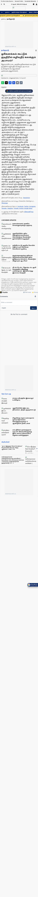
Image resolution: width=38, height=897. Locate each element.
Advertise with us (10, 46)
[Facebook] (10, 82)
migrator (3, 87)
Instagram (32, 206)
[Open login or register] (36, 4)
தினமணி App (28, 212)
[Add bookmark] (36, 50)
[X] (6, 82)
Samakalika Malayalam (30, 1)
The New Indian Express (7, 1)
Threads (16, 208)
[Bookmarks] (33, 4)
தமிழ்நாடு (5, 50)
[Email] (17, 82)
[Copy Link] (21, 82)
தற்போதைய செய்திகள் (19, 12)
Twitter (26, 206)
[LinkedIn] (13, 82)
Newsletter (26, 198)
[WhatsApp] (2, 82)
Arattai (21, 208)
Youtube (4, 208)
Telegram (10, 208)
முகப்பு (7, 12)
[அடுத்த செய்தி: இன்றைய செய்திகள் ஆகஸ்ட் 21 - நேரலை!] (37, 448)
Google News (28, 208)
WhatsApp (5, 203)
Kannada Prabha (19, 1)
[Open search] (4, 4)
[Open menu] (1, 4)
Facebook (20, 206)
